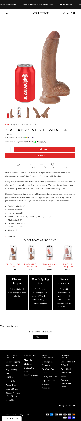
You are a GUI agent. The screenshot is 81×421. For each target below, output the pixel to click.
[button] (40, 137)
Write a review (40, 337)
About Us (10, 400)
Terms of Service (12, 389)
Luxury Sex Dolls (49, 376)
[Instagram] (67, 406)
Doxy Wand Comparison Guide (66, 372)
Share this (11, 236)
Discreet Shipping (13, 362)
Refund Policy (11, 366)
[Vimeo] (74, 406)
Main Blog (28, 360)
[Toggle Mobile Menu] (8, 13)
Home (7, 124)
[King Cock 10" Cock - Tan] (13, 252)
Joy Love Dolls (48, 380)
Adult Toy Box (40, 13)
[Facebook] (60, 406)
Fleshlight (28, 364)
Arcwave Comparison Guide (66, 383)
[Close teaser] (22, 415)
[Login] (64, 13)
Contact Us (10, 381)
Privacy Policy (11, 385)
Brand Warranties (31, 375)
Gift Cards (10, 377)
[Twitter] (63, 406)
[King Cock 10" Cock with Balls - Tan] (31, 252)
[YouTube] (70, 406)
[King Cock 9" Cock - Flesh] (49, 252)
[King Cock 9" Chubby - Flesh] (67, 252)
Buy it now (40, 155)
